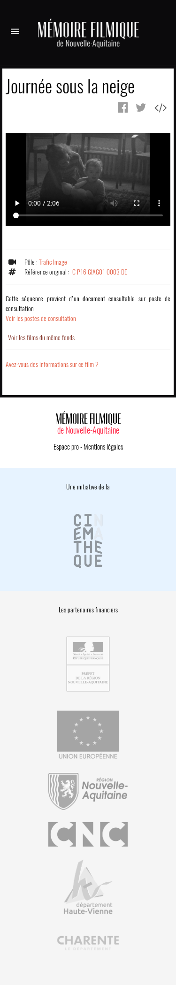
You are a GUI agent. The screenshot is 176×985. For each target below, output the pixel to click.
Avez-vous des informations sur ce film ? (52, 364)
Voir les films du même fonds (41, 337)
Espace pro (66, 446)
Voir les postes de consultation (88, 308)
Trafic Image (53, 262)
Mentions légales (103, 446)
